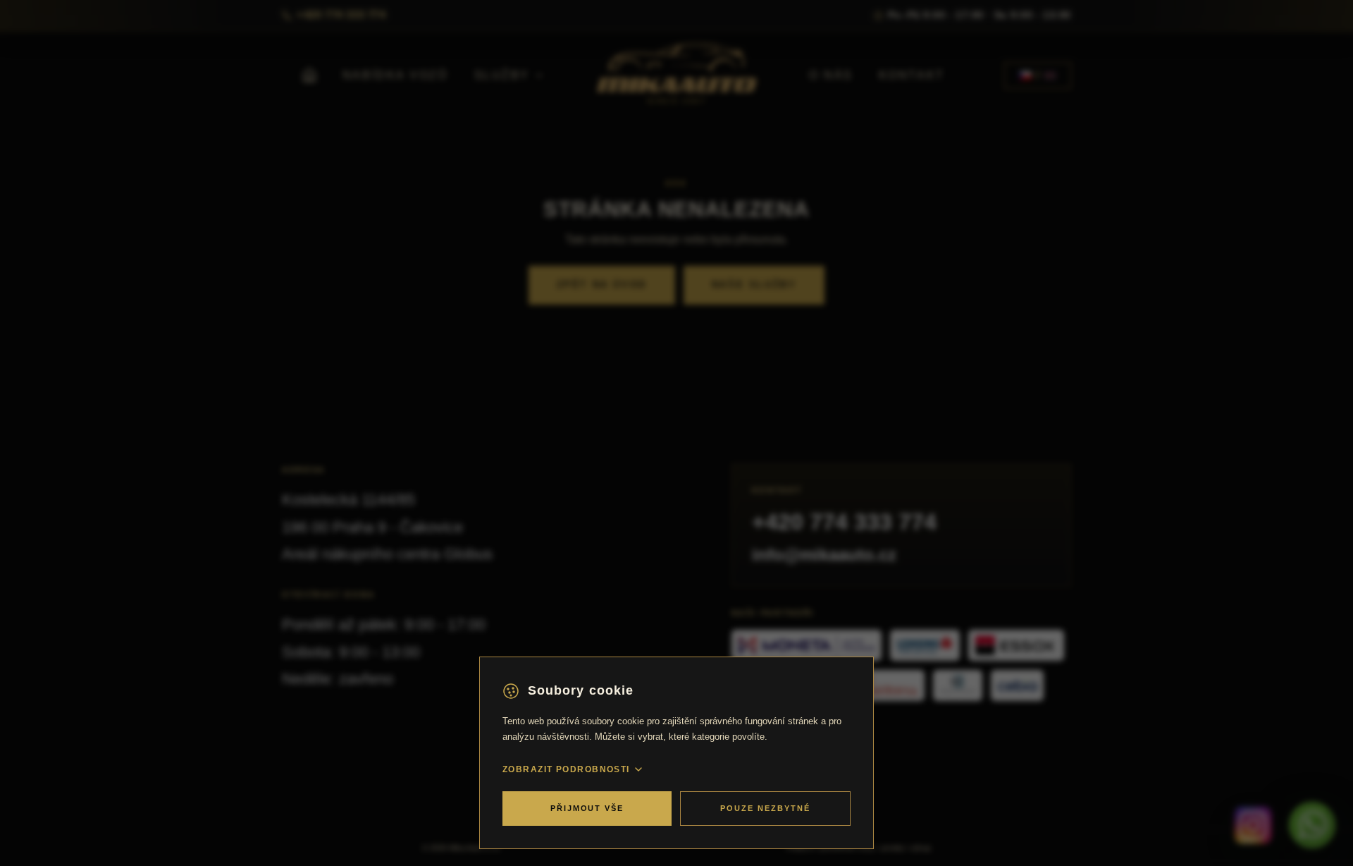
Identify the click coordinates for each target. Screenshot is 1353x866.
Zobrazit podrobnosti (566, 769)
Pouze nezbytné (765, 808)
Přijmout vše (587, 808)
